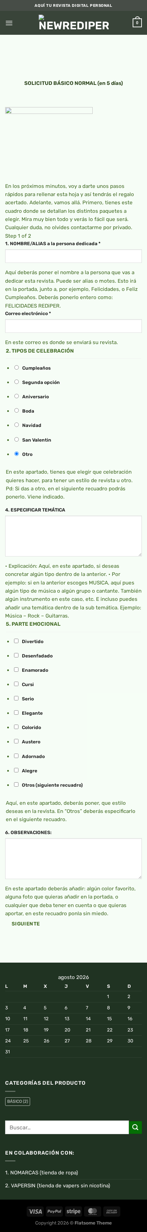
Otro (27, 454)
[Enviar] (135, 1127)
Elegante (32, 713)
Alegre (29, 770)
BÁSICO (17, 1101)
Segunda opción (41, 382)
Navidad (31, 425)
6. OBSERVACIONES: (28, 832)
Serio (28, 698)
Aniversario (35, 396)
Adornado (33, 756)
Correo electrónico (28, 313)
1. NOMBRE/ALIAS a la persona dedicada (53, 243)
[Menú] (9, 23)
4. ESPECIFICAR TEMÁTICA (35, 510)
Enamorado (35, 670)
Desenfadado (37, 655)
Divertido (32, 641)
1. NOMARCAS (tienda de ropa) (41, 1173)
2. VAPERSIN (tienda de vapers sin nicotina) (57, 1186)
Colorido (31, 727)
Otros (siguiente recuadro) (52, 785)
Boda (28, 411)
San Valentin (36, 440)
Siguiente (26, 924)
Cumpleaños (36, 368)
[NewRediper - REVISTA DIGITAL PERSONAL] (74, 23)
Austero (31, 741)
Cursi (28, 684)
